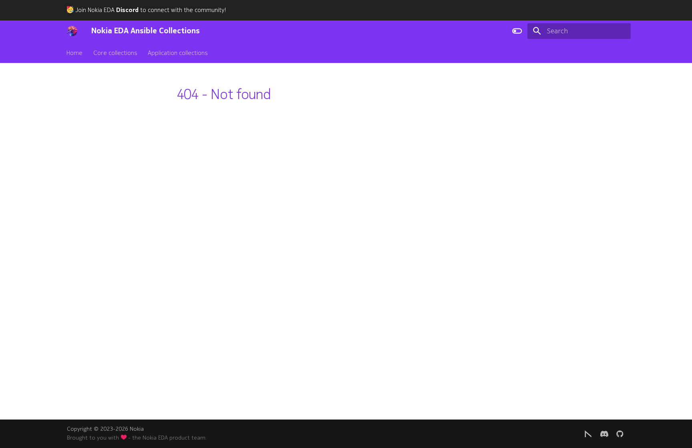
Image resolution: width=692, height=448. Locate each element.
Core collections (115, 53)
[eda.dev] (604, 433)
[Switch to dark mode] (517, 31)
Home (75, 53)
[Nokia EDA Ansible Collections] (72, 31)
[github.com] (620, 433)
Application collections (178, 53)
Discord (127, 10)
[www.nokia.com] (588, 433)
